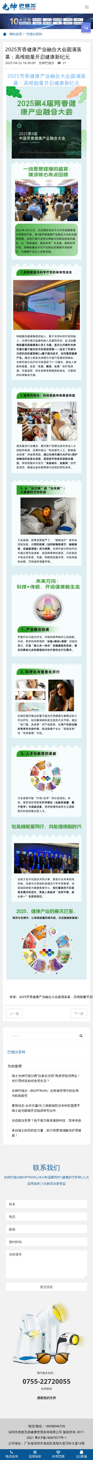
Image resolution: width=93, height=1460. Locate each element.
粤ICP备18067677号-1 (51, 1437)
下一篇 (79, 1013)
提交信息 (46, 1287)
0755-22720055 (47, 1381)
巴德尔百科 (34, 34)
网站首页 (15, 34)
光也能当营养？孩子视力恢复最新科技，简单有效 (46, 1120)
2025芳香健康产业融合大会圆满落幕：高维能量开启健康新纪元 (46, 79)
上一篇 (14, 1013)
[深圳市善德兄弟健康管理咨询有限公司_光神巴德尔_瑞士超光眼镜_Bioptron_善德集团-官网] (19, 7)
